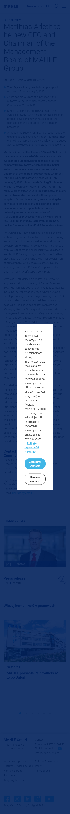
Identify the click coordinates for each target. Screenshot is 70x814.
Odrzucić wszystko (35, 479)
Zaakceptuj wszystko (35, 463)
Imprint (31, 451)
